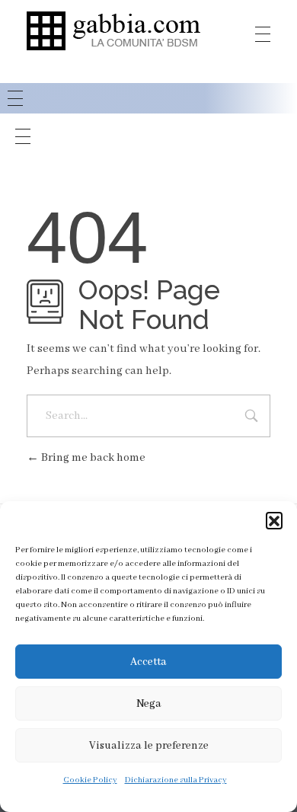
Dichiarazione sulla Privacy (176, 780)
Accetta (148, 662)
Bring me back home (92, 458)
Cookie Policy (90, 780)
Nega (148, 704)
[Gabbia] (113, 30)
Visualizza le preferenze (149, 746)
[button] (274, 520)
